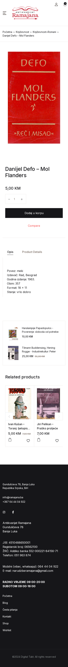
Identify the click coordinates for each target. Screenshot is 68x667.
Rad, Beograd (28, 275)
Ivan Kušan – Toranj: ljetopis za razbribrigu (18, 428)
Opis (10, 252)
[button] (56, 4)
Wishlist (7, 630)
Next (59, 416)
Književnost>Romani (44, 31)
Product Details (32, 252)
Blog (5, 602)
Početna (7, 31)
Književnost (22, 31)
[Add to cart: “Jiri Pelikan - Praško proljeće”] (38, 439)
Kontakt (7, 616)
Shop (6, 623)
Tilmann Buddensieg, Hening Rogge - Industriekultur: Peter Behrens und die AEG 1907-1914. (40, 351)
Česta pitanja (10, 609)
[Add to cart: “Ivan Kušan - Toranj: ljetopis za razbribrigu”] (10, 439)
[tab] (10, 252)
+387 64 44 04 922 (14, 501)
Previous (9, 416)
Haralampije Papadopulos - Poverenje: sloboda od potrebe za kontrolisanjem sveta (40, 332)
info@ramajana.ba (13, 497)
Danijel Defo (20, 169)
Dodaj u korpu (34, 213)
